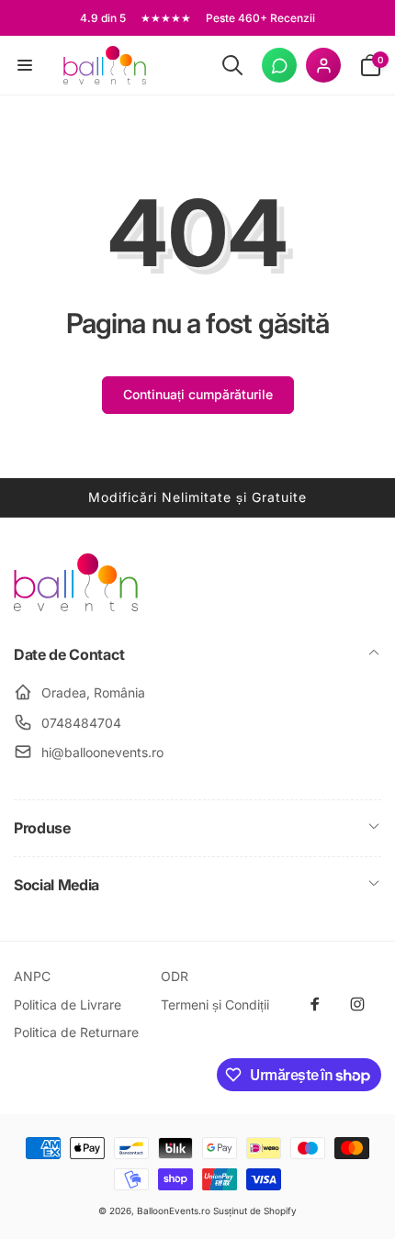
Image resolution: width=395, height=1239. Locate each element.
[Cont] (323, 65)
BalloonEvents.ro (173, 1210)
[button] (25, 65)
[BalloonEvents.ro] (76, 606)
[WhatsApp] (279, 65)
